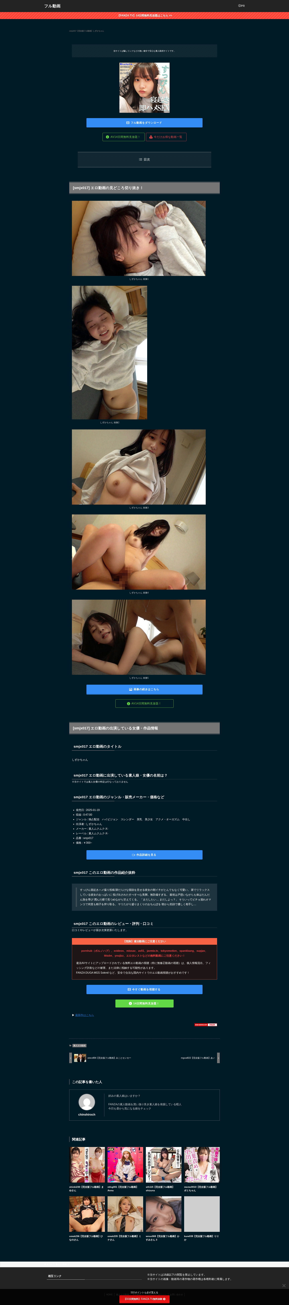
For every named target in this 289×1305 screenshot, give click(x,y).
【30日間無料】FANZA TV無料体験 (143, 1298)
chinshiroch (86, 1114)
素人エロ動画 (79, 1045)
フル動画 (52, 6)
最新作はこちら (84, 1015)
